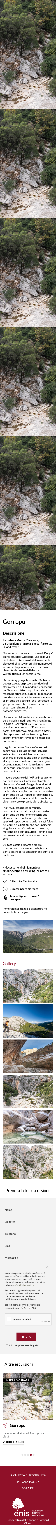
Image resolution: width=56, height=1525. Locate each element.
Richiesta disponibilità (28, 1475)
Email (8, 1245)
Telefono (10, 1233)
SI (25, 1308)
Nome (8, 1209)
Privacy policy (28, 1481)
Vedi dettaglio (13, 1438)
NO (34, 1308)
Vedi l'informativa (24, 1284)
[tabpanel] (28, 1407)
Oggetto (10, 1221)
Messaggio (11, 1257)
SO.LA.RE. (28, 1488)
